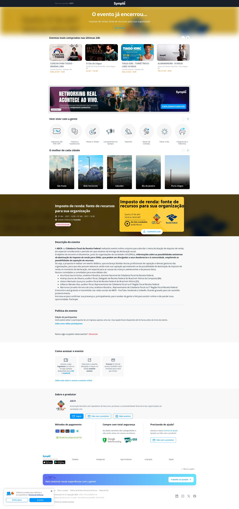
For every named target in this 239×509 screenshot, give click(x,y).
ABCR (71, 3)
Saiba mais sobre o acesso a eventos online (73, 380)
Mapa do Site (103, 490)
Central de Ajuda (170, 430)
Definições (17, 500)
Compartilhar (154, 232)
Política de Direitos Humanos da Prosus (83, 490)
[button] (10, 494)
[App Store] (48, 462)
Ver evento (119, 28)
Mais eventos (125, 416)
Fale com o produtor (100, 416)
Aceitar (40, 500)
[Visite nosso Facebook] (194, 496)
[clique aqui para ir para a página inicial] (119, 3)
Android (66, 373)
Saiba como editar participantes (68, 323)
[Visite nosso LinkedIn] (176, 496)
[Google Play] (59, 462)
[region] (29, 497)
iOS (72, 371)
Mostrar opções (188, 469)
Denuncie (93, 334)
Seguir (78, 416)
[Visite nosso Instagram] (182, 496)
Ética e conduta (63, 490)
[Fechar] (51, 491)
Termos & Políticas (35, 495)
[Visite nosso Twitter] (188, 496)
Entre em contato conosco (64, 502)
